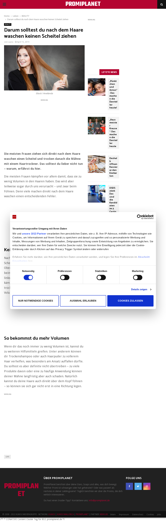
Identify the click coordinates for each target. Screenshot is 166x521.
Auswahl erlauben (83, 300)
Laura (10, 42)
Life (7, 457)
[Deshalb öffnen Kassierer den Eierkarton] (96, 164)
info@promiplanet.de (99, 500)
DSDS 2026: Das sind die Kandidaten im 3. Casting (113, 201)
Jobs (159, 514)
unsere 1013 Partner (34, 233)
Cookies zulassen (130, 300)
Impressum (124, 514)
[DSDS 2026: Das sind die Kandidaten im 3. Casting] (96, 194)
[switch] (64, 277)
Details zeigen (139, 289)
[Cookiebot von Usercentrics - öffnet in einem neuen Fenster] (139, 216)
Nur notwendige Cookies (35, 300)
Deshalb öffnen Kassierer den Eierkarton (113, 167)
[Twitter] (138, 486)
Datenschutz (137, 514)
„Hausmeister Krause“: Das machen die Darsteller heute (113, 133)
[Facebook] (129, 486)
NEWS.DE (104, 514)
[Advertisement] (44, 124)
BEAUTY (8, 24)
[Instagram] (146, 486)
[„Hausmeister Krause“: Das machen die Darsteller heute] (96, 125)
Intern (113, 514)
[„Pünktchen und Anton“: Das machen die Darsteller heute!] (96, 87)
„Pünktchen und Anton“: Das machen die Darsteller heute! (113, 94)
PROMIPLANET (83, 4)
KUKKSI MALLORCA (65, 514)
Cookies (150, 514)
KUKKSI (51, 514)
